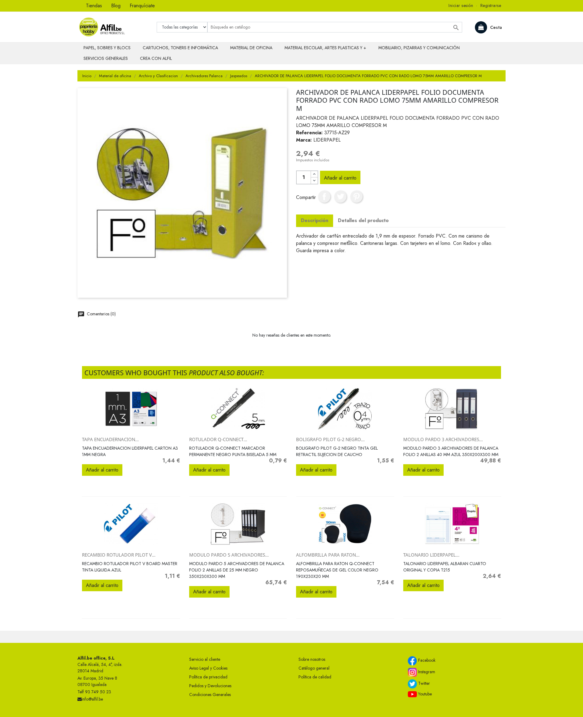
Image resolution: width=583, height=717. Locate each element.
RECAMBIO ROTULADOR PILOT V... (118, 555)
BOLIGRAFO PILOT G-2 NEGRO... (330, 439)
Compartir (324, 196)
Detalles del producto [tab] (363, 220)
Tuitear (340, 196)
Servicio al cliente (204, 659)
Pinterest (356, 196)
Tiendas (94, 5)
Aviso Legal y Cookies (208, 668)
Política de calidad (314, 677)
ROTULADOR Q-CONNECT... (218, 439)
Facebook (426, 660)
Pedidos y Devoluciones (210, 686)
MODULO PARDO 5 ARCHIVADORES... (229, 555)
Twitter (423, 683)
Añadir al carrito (340, 177)
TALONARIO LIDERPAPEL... (431, 555)
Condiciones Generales (210, 694)
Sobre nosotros (311, 659)
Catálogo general (313, 668)
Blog (116, 5)
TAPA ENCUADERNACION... (110, 439)
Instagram (426, 672)
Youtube (424, 694)
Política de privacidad (208, 677)
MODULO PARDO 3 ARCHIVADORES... (443, 439)
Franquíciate (142, 5)
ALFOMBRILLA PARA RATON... (328, 555)
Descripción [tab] (314, 220)
